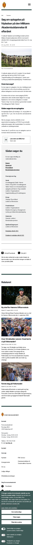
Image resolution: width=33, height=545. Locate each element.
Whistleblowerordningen (8, 476)
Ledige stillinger (5, 471)
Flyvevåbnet (9, 167)
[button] (17, 527)
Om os (3, 467)
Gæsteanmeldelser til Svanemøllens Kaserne (24, 462)
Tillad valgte (16, 517)
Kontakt (3, 448)
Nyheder (9, 15)
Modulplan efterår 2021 (12, 231)
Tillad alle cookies (16, 522)
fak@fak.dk (9, 443)
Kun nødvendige (17, 512)
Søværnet (8, 165)
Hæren (8, 163)
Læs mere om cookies (9, 508)
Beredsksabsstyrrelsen (13, 170)
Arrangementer (5, 462)
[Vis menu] (29, 4)
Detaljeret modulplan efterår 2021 (15, 235)
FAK (2, 15)
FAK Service (21, 457)
